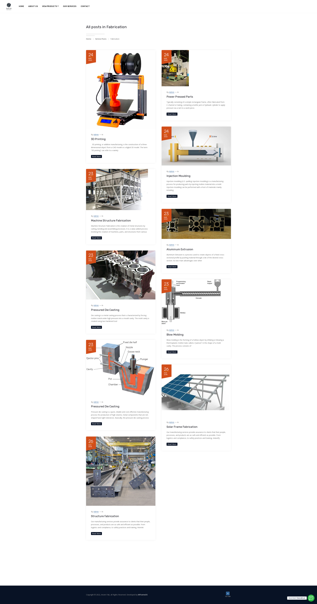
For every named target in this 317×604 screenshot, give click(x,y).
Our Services (69, 6)
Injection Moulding (178, 176)
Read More (96, 156)
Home (21, 6)
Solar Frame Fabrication (182, 426)
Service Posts (100, 39)
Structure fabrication (105, 516)
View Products (49, 6)
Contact (85, 6)
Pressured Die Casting (105, 310)
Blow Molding (175, 334)
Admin (96, 134)
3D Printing (98, 139)
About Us (33, 6)
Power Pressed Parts (180, 96)
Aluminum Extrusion (180, 249)
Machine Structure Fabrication (111, 220)
